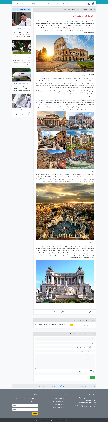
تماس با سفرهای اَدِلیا (58, 401)
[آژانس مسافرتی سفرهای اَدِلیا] (88, 4)
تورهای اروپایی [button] (65, 4)
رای (72, 325)
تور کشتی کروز (47, 4)
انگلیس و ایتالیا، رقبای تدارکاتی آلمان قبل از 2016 (21, 56)
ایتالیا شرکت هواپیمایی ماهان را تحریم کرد (21, 83)
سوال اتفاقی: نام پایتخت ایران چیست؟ (85, 371)
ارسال (92, 378)
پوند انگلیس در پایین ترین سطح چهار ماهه (21, 110)
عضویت (35, 413)
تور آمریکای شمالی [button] (75, 4)
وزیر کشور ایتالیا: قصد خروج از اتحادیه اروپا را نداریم (21, 29)
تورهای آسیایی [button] (56, 4)
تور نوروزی (40, 4)
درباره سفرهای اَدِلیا (59, 398)
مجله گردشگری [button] (33, 4)
